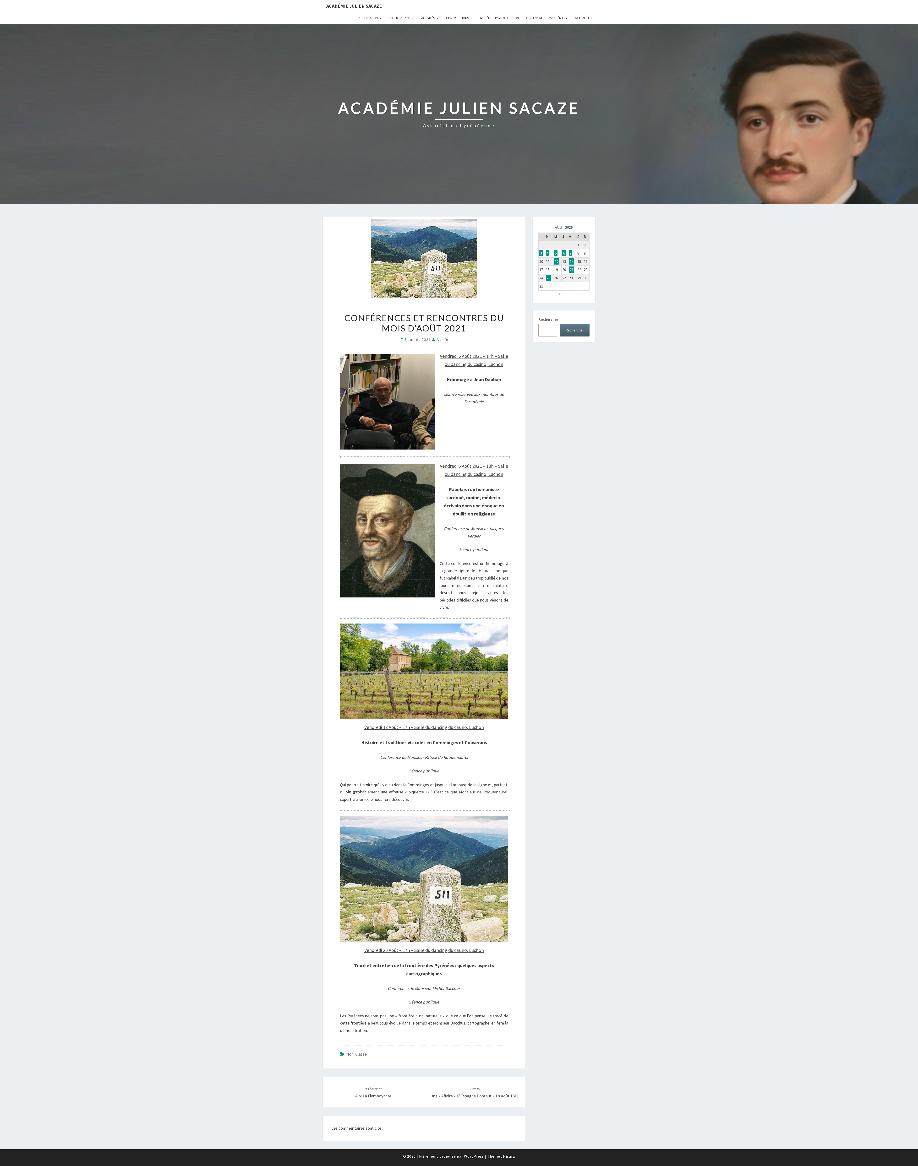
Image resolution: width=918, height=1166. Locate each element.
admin (442, 339)
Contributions (457, 18)
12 (557, 261)
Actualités (583, 18)
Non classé (356, 1054)
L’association (367, 18)
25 (548, 278)
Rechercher (548, 319)
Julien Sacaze (399, 18)
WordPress (474, 1156)
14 (572, 261)
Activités (428, 18)
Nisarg (509, 1156)
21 (572, 269)
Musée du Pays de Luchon (499, 18)
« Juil (562, 293)
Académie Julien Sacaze (354, 6)
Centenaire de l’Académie (545, 18)
